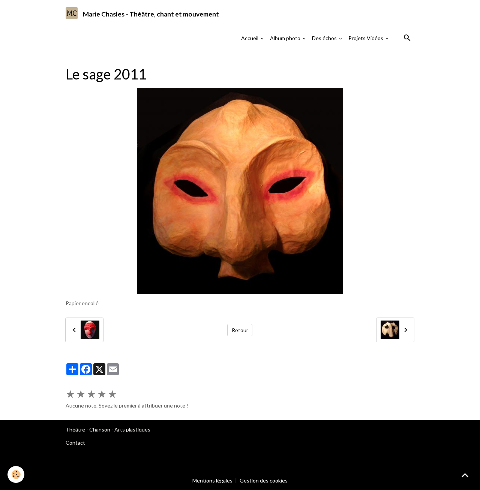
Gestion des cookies (264, 480)
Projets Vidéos (366, 38)
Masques (168, 58)
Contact (75, 442)
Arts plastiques (132, 429)
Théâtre (75, 429)
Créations (139, 58)
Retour (240, 330)
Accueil (250, 38)
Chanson (99, 429)
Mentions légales (212, 480)
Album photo (286, 38)
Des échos (325, 38)
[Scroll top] (465, 475)
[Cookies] (16, 474)
